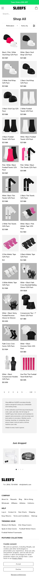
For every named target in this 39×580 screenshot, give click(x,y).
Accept (18, 564)
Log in (4, 512)
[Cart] (36, 8)
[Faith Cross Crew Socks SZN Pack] (10, 332)
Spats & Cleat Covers (9, 529)
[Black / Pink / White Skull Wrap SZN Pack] (10, 41)
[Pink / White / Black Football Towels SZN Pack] (10, 153)
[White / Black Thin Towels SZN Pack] (10, 184)
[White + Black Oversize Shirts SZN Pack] (28, 332)
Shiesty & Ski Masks (9, 525)
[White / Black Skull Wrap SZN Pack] (28, 41)
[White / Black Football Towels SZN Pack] (28, 125)
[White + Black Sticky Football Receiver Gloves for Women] (10, 302)
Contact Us (12, 512)
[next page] (35, 392)
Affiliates (14, 503)
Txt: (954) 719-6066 (10, 484)
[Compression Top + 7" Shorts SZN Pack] (28, 302)
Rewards (13, 499)
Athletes (22, 503)
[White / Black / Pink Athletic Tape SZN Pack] (28, 212)
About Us (5, 499)
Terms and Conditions (21, 516)
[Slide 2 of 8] (28, 456)
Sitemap (34, 516)
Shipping (32, 512)
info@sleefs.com (25, 484)
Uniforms (31, 503)
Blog (20, 499)
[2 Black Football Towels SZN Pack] (10, 125)
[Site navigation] (2, 8)
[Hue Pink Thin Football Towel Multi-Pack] (28, 363)
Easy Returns (6, 516)
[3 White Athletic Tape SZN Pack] (10, 271)
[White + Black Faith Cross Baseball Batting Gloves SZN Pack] (28, 271)
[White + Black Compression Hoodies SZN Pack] (10, 363)
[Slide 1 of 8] (11, 456)
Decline (18, 569)
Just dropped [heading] (19, 443)
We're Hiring (28, 499)
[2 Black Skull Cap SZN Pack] (10, 97)
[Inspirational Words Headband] (28, 456)
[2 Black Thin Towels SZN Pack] (28, 184)
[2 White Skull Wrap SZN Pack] (10, 69)
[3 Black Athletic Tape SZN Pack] (28, 243)
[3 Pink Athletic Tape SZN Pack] (10, 243)
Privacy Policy (17, 558)
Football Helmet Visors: (27, 529)
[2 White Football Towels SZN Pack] (28, 97)
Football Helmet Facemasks (12, 532)
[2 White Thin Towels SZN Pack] (10, 212)
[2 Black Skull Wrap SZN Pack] (28, 69)
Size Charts (22, 512)
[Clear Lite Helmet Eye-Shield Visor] (11, 456)
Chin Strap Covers (24, 525)
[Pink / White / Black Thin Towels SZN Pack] (28, 153)
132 (31, 392)
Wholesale (5, 503)
